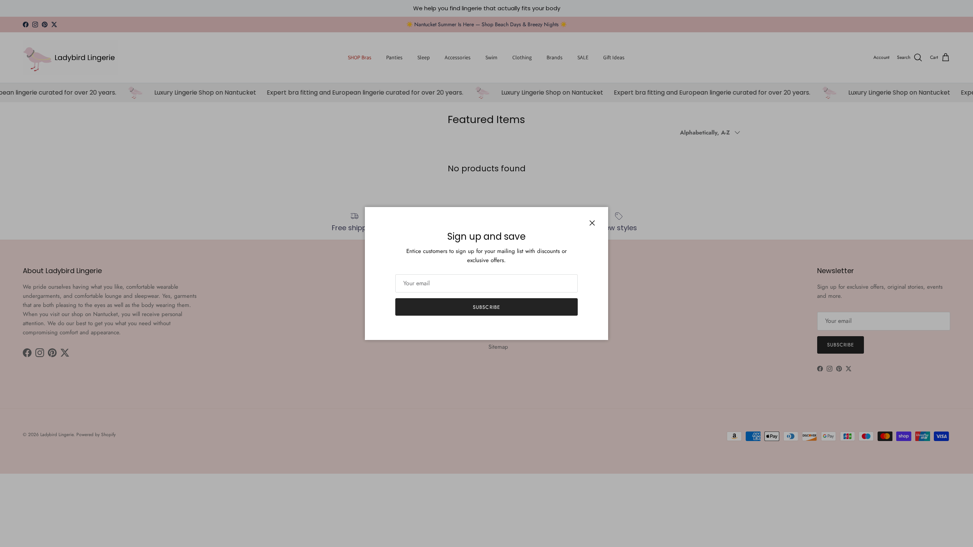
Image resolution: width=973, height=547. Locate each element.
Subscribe (486, 307)
